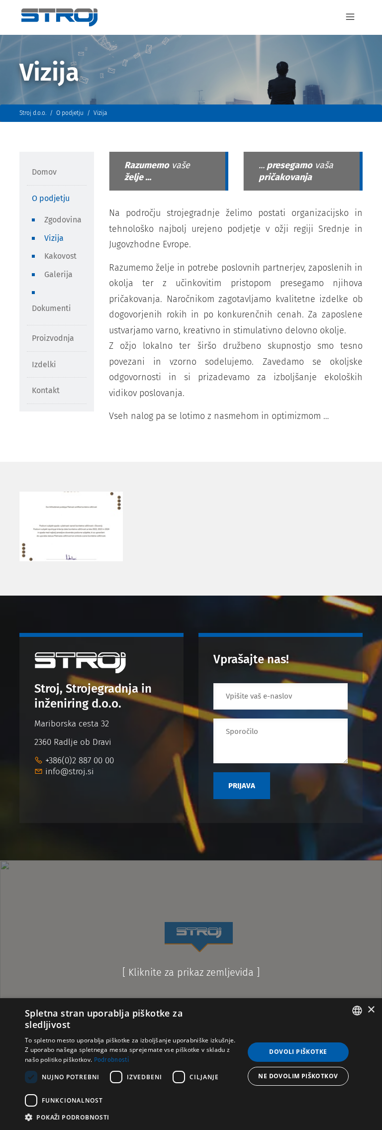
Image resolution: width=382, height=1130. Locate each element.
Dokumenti (51, 308)
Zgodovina (63, 219)
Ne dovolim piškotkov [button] (298, 1076)
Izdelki (44, 364)
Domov (44, 172)
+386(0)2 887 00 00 (79, 760)
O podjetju (51, 198)
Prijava (241, 785)
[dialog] (191, 1064)
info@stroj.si (69, 771)
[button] (131, 1117)
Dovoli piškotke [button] (298, 1051)
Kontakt (46, 390)
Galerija (58, 274)
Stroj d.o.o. (32, 112)
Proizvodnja (53, 338)
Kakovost (60, 256)
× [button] (371, 1010)
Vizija (54, 238)
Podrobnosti (111, 1059)
